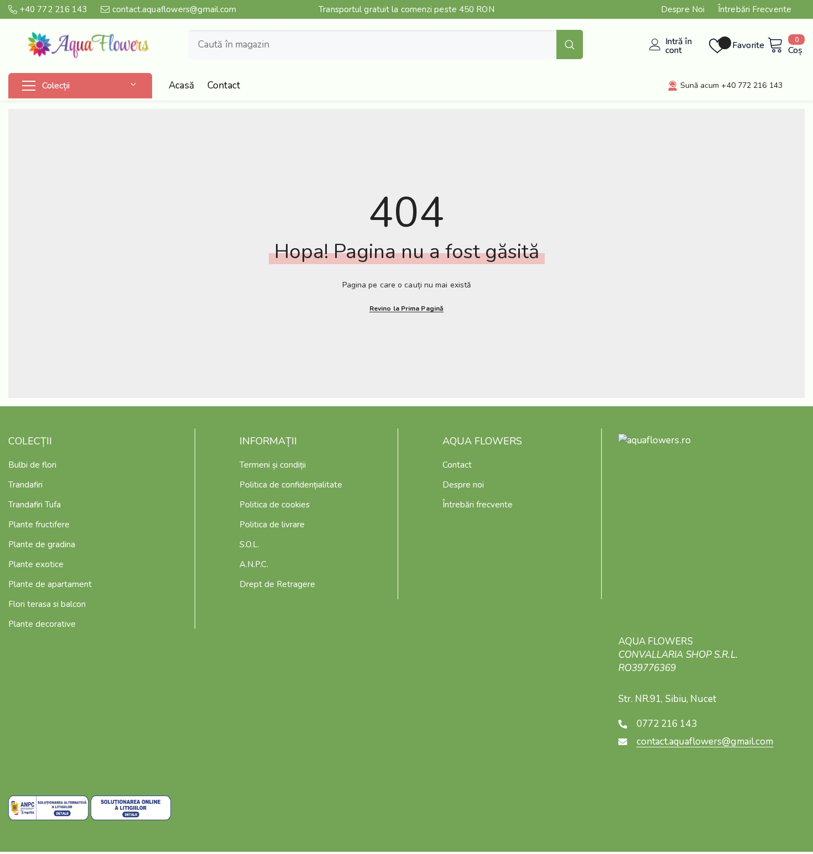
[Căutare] (385, 44)
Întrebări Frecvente (754, 9)
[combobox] (372, 44)
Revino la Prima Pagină (406, 308)
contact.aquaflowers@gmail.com (174, 9)
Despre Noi (683, 9)
